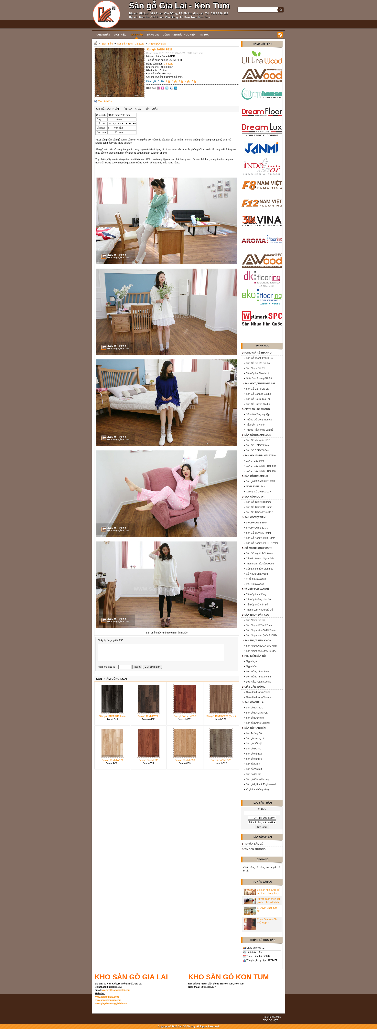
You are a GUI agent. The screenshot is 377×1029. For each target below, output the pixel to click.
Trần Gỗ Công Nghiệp (258, 414)
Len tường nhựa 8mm (257, 671)
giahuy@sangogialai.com (116, 990)
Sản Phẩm (107, 43)
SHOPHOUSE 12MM (257, 527)
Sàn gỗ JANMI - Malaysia (130, 43)
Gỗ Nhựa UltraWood (257, 573)
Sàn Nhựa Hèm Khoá (257, 640)
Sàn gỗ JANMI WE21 (148, 716)
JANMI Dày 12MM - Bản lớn (261, 471)
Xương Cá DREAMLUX (258, 491)
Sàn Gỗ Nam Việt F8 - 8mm (260, 538)
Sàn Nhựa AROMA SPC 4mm (261, 645)
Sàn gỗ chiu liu (254, 758)
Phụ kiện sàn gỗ (255, 656)
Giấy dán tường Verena (258, 697)
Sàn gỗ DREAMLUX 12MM (260, 481)
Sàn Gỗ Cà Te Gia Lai (257, 388)
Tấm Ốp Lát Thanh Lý (257, 373)
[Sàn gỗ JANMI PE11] (119, 97)
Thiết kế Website (272, 1017)
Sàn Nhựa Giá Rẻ (255, 368)
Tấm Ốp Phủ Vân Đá (257, 604)
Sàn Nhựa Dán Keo (256, 614)
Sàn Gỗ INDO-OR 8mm (258, 502)
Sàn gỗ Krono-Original (258, 723)
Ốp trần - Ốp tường (257, 409)
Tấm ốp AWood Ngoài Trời (260, 558)
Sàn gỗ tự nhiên (255, 728)
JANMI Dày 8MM (157, 43)
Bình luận (151, 109)
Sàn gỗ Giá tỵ (253, 764)
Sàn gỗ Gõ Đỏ (253, 774)
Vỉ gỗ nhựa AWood (256, 579)
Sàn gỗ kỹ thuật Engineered (261, 784)
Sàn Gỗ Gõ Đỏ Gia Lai (258, 399)
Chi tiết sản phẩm (107, 109)
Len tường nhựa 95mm (258, 676)
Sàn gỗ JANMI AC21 (112, 760)
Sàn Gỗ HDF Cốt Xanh (258, 445)
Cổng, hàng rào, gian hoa (259, 568)
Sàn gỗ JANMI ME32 (185, 716)
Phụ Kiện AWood (255, 584)
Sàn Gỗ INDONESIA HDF (259, 512)
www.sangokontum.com (108, 1000)
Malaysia (168, 63)
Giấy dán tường (254, 686)
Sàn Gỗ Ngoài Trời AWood (260, 553)
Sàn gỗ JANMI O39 (185, 760)
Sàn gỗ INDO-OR (254, 496)
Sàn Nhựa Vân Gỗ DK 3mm (260, 630)
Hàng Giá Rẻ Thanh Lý (258, 352)
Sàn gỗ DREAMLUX (256, 476)
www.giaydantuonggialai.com (111, 1003)
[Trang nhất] (95, 43)
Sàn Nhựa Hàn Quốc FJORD (261, 635)
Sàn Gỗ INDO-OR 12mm (259, 507)
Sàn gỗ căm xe (254, 753)
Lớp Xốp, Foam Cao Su (258, 681)
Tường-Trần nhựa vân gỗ (259, 429)
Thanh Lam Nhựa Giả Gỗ (259, 609)
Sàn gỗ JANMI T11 (148, 760)
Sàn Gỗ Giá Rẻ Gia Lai (258, 363)
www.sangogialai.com (107, 996)
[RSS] (280, 34)
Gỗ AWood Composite (258, 548)
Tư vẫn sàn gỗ (253, 844)
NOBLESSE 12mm (256, 486)
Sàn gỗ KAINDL (254, 707)
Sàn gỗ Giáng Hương (257, 779)
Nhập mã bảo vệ (107, 666)
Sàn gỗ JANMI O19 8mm (112, 716)
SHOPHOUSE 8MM (256, 522)
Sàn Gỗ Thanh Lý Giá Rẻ (259, 358)
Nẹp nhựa (251, 661)
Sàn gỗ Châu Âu (254, 702)
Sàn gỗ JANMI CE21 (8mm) (221, 716)
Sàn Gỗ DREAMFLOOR (257, 435)
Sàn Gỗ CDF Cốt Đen (257, 450)
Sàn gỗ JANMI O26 (221, 760)
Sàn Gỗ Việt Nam (254, 517)
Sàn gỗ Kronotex (255, 717)
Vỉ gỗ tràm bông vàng (257, 789)
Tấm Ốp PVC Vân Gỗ (256, 589)
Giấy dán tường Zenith (258, 692)
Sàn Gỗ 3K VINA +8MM (258, 532)
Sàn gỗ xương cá (255, 738)
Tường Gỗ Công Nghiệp (259, 419)
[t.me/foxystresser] (106, 14)
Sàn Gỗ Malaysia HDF (258, 440)
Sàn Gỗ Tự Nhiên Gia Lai (259, 383)
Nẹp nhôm (251, 666)
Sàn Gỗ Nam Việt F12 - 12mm (262, 543)
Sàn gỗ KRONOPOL (257, 712)
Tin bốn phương (254, 849)
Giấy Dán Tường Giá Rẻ (259, 378)
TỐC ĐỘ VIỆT (270, 1020)
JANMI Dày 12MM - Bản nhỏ (261, 466)
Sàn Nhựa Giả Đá (255, 620)
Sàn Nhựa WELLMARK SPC (261, 651)
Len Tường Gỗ (254, 733)
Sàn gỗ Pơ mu (253, 748)
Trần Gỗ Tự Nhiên (255, 424)
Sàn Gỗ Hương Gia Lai (258, 404)
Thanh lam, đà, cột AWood (260, 563)
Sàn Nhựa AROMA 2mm (259, 625)
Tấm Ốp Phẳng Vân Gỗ (258, 599)
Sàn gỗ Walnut (254, 769)
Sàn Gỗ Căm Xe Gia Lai (259, 394)
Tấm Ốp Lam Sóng (256, 594)
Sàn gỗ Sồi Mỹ (254, 743)
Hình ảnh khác (132, 109)
